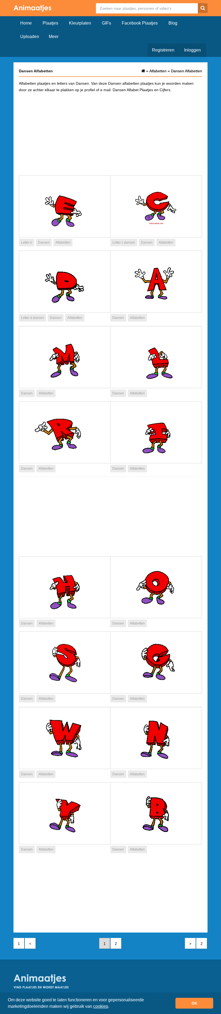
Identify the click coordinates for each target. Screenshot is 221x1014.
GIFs (106, 23)
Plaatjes (50, 23)
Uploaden (29, 36)
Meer (53, 36)
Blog (172, 23)
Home (26, 23)
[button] (111, 1007)
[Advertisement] (110, 133)
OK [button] (194, 1003)
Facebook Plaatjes (140, 23)
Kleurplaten (80, 23)
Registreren (163, 50)
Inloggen (192, 50)
